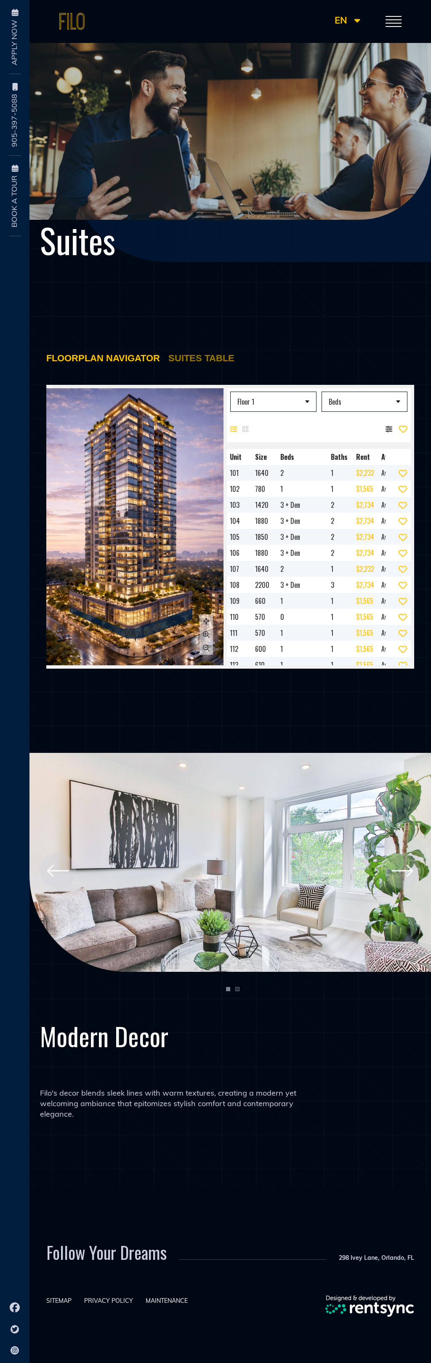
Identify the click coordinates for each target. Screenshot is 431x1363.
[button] (394, 21)
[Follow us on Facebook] (14, 1307)
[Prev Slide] (58, 871)
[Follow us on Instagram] (15, 1350)
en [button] (342, 21)
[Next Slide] (402, 871)
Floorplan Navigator (103, 358)
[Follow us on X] (15, 1329)
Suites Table (201, 358)
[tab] (228, 989)
